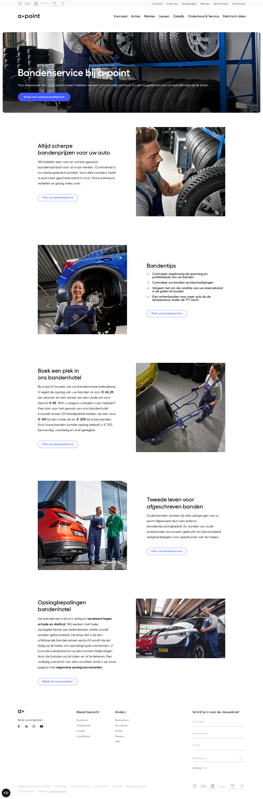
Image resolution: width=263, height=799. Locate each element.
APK (117, 741)
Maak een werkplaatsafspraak (44, 96)
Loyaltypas (83, 736)
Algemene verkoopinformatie (34, 786)
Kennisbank (221, 3)
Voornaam (199, 721)
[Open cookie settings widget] (6, 793)
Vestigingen (189, 3)
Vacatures (238, 3)
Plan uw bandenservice (57, 197)
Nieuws (205, 3)
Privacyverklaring (81, 786)
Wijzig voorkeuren (136, 786)
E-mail (196, 745)
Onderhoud (83, 725)
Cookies (117, 786)
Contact (157, 3)
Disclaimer (61, 786)
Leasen (81, 730)
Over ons (172, 3)
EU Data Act (102, 786)
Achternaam (200, 733)
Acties (119, 730)
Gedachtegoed (57, 791)
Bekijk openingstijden (30, 719)
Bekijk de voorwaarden (57, 681)
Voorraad (82, 720)
